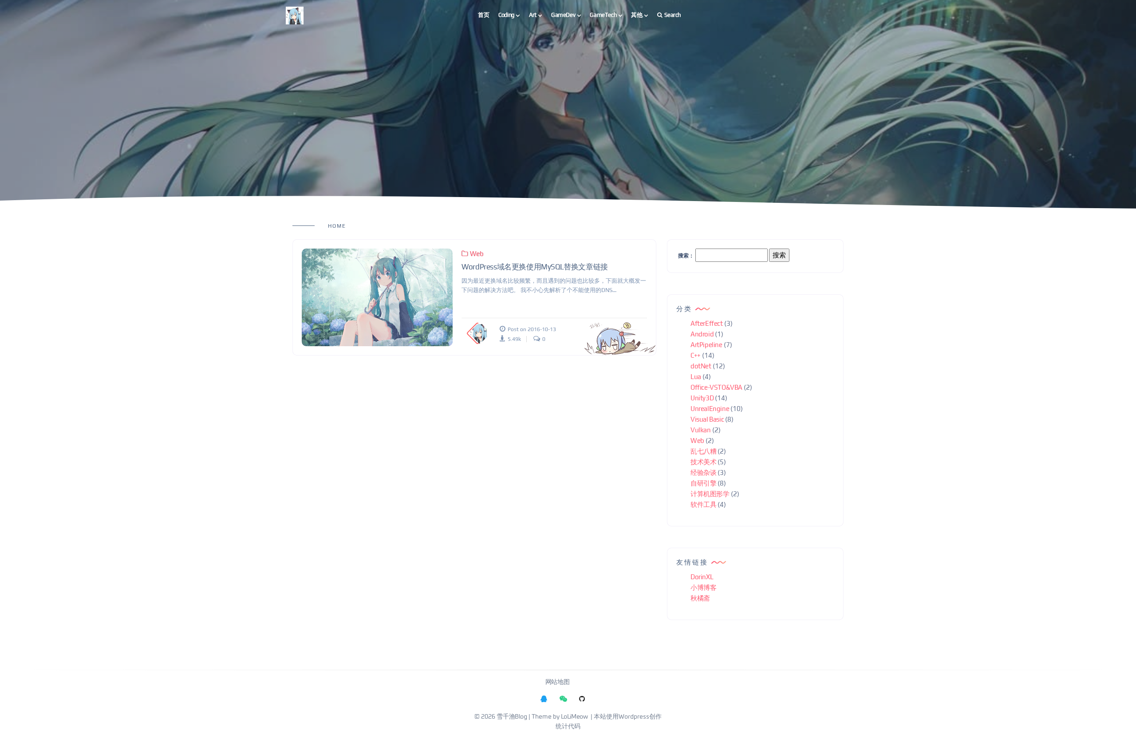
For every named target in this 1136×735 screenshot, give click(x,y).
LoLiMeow (574, 717)
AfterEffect (706, 323)
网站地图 (557, 682)
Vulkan (700, 430)
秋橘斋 (700, 598)
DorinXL (701, 577)
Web (476, 253)
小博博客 (703, 587)
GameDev (563, 15)
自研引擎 (703, 483)
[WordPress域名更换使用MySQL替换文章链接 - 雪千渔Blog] (377, 297)
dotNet (700, 366)
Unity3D (702, 398)
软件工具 (703, 504)
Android (702, 334)
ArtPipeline (706, 344)
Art (532, 15)
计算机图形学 (710, 494)
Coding (506, 15)
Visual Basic (707, 419)
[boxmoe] (295, 15)
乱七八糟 (703, 451)
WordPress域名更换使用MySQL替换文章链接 (535, 266)
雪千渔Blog (512, 717)
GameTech (603, 15)
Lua (695, 376)
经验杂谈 (703, 472)
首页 (483, 15)
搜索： (686, 256)
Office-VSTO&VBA (716, 387)
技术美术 (703, 462)
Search (672, 15)
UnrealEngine (709, 408)
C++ (695, 355)
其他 (636, 15)
